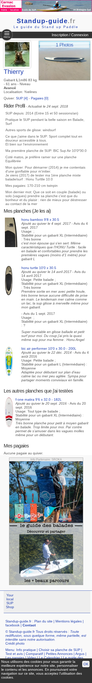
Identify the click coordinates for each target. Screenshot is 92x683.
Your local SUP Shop (10, 601)
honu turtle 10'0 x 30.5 (38, 268)
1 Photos (64, 45)
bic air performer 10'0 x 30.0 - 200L (48, 348)
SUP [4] (22, 98)
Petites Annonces (59, 654)
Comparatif (34, 654)
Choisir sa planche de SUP (59, 650)
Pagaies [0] (39, 98)
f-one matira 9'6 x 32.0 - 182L (38, 399)
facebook (12, 625)
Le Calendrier (49, 658)
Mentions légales (68, 621)
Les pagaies (14, 658)
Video (31, 658)
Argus (79, 654)
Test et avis (14, 654)
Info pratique (26, 650)
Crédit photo (15, 643)
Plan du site (43, 621)
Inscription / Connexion (70, 35)
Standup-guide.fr (18, 621)
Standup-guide (46, 21)
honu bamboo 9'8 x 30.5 (40, 220)
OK (85, 664)
